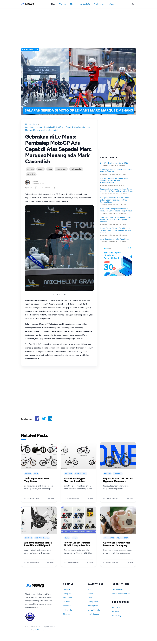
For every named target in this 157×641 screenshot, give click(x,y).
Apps (112, 4)
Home (28, 124)
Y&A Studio (39, 630)
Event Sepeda (93, 614)
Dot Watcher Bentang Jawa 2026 (114, 163)
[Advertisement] (78, 27)
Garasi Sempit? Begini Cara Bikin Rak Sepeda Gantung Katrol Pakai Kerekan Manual (115, 230)
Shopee (66, 614)
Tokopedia (67, 610)
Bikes (72, 4)
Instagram (67, 598)
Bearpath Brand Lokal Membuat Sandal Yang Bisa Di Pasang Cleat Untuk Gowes (116, 190)
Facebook (67, 606)
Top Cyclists (84, 4)
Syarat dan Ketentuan (121, 594)
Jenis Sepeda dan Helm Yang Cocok (115, 239)
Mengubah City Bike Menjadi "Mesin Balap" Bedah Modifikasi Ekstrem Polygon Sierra (114, 200)
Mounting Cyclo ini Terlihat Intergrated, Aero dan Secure (116, 171)
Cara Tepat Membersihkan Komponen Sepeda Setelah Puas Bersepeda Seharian (115, 219)
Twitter (66, 602)
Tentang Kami (117, 589)
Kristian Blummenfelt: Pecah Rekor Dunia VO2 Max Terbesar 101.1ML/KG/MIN (114, 180)
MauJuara (116, 607)
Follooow (115, 612)
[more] (54, 187)
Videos (62, 4)
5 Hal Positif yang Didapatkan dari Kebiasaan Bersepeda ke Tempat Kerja (116, 210)
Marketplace (100, 4)
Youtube (66, 589)
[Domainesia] (116, 276)
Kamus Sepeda (93, 610)
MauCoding (116, 616)
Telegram (67, 594)
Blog (53, 4)
